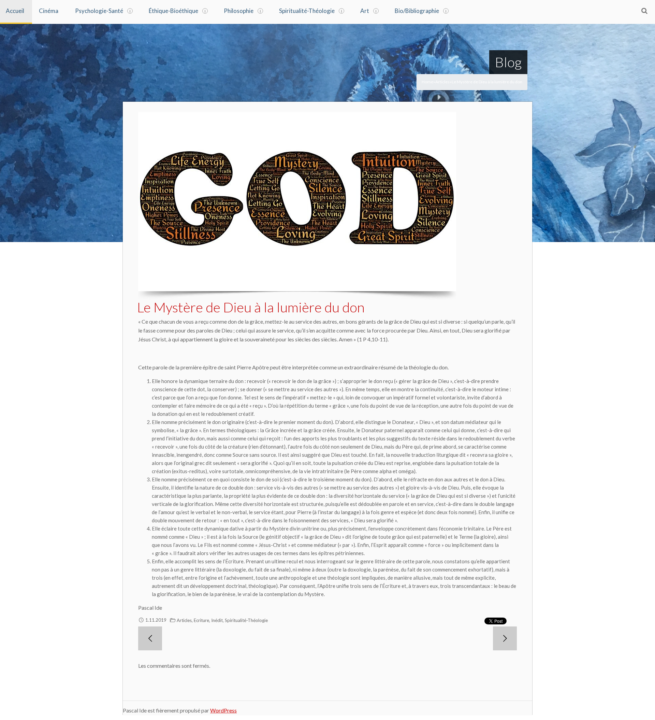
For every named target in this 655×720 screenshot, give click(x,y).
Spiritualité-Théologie (307, 10)
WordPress (223, 710)
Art (364, 10)
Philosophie (238, 10)
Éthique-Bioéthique (173, 10)
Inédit (217, 620)
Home (427, 81)
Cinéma (48, 10)
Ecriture (201, 620)
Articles (442, 81)
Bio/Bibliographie (417, 10)
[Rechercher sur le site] (644, 10)
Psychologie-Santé (99, 10)
